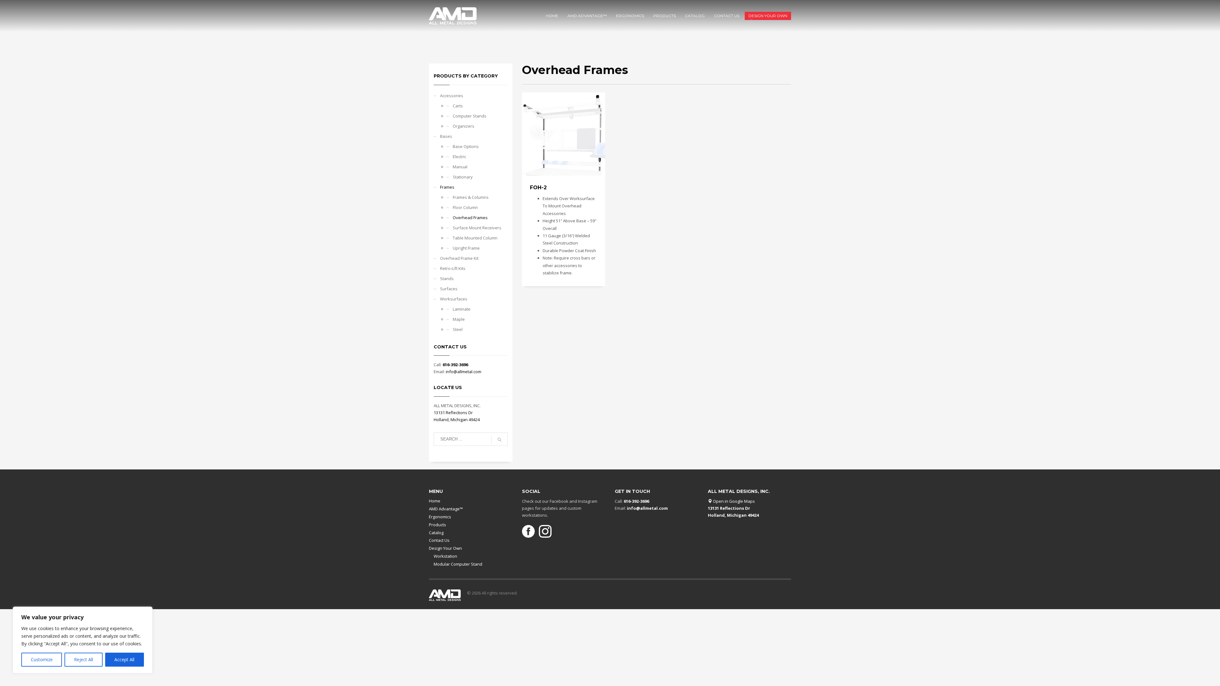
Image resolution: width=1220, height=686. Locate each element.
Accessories (451, 95)
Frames (447, 187)
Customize (42, 659)
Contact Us (439, 540)
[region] (82, 640)
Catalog (436, 532)
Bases (446, 136)
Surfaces (449, 289)
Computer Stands (469, 116)
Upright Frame (466, 248)
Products (437, 525)
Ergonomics (440, 517)
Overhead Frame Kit (459, 258)
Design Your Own (445, 548)
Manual (460, 167)
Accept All (124, 659)
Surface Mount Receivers (477, 228)
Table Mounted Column (475, 238)
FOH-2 (538, 188)
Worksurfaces (453, 299)
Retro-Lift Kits (452, 268)
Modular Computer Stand (458, 564)
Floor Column (465, 207)
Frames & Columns (471, 197)
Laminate (462, 309)
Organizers (463, 126)
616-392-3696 (455, 364)
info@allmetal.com (463, 371)
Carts (458, 106)
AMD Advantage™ (446, 509)
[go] (499, 439)
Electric (459, 156)
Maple (459, 319)
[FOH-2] (563, 134)
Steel (458, 329)
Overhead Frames (470, 217)
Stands (447, 278)
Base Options (466, 146)
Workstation (445, 556)
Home (434, 501)
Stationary (463, 177)
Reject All (83, 659)
